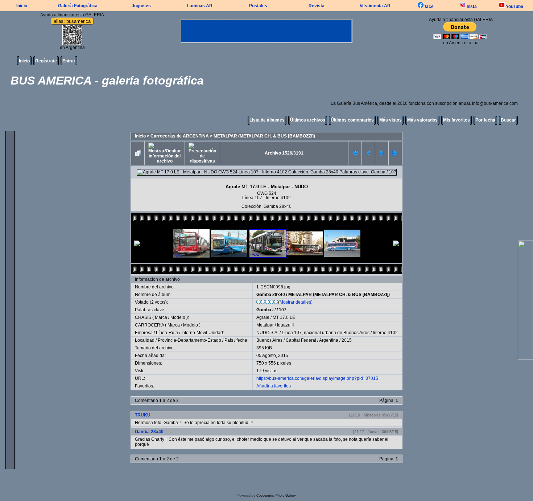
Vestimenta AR (375, 5)
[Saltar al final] (395, 153)
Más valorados (422, 120)
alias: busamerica (72, 21)
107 (282, 309)
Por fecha (485, 120)
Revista (317, 5)
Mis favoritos (456, 120)
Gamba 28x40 (270, 294)
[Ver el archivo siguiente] (381, 153)
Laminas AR (199, 5)
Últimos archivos (307, 120)
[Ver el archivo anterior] (368, 153)
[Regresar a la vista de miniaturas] (137, 153)
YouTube (514, 6)
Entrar (68, 60)
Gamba (263, 309)
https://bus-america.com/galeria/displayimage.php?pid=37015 (317, 378)
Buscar (508, 120)
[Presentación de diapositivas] (202, 153)
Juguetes (141, 5)
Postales (258, 5)
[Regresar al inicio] (354, 153)
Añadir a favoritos (273, 386)
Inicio (21, 5)
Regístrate (46, 60)
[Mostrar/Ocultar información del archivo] (165, 153)
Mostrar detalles (295, 302)
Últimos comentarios (352, 120)
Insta (471, 6)
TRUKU (142, 415)
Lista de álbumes (267, 120)
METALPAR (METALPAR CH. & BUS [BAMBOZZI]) (264, 136)
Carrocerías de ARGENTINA (179, 136)
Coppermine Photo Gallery (276, 495)
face (428, 6)
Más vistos (390, 120)
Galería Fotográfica (78, 5)
